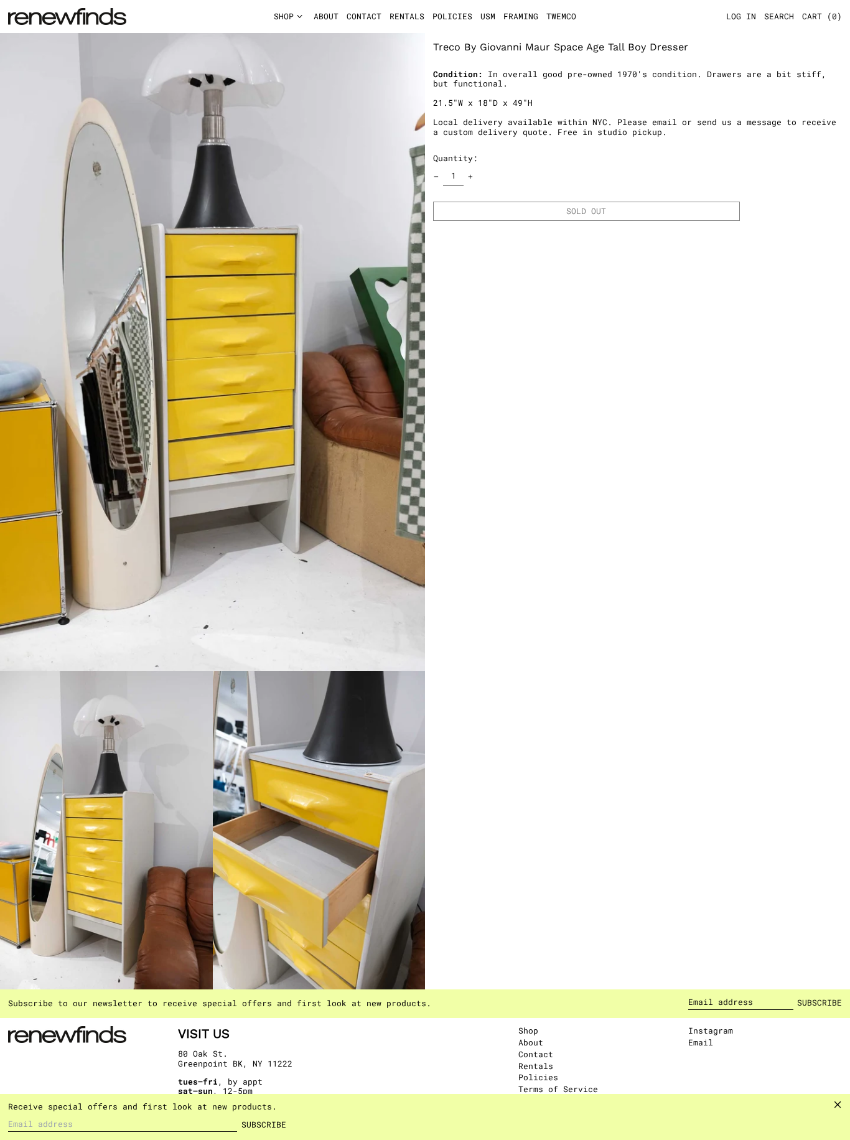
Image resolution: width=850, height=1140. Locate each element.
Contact (535, 1054)
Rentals (535, 1066)
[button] (822, 16)
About (530, 1042)
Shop (528, 1030)
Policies (538, 1077)
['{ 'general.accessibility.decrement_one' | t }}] (436, 176)
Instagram (710, 1031)
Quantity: (455, 158)
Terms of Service (558, 1089)
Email (700, 1043)
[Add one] (471, 176)
